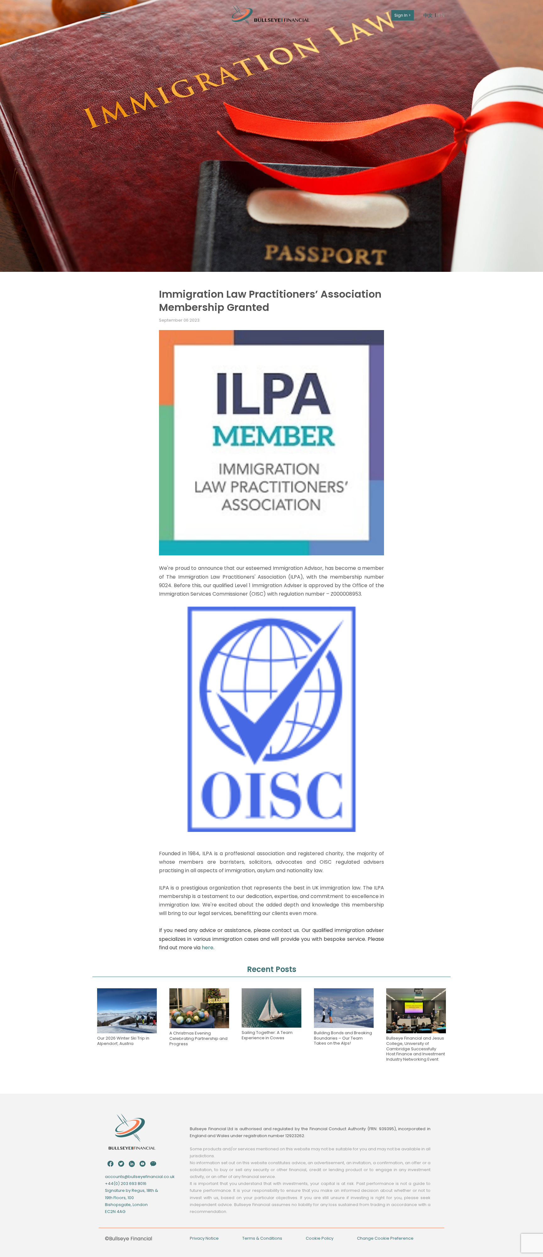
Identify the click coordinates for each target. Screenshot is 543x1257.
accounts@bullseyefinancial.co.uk (140, 1177)
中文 (428, 15)
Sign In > (402, 15)
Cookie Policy (319, 1238)
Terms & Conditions (262, 1238)
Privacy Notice (204, 1238)
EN (441, 15)
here (207, 947)
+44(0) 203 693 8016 (125, 1184)
